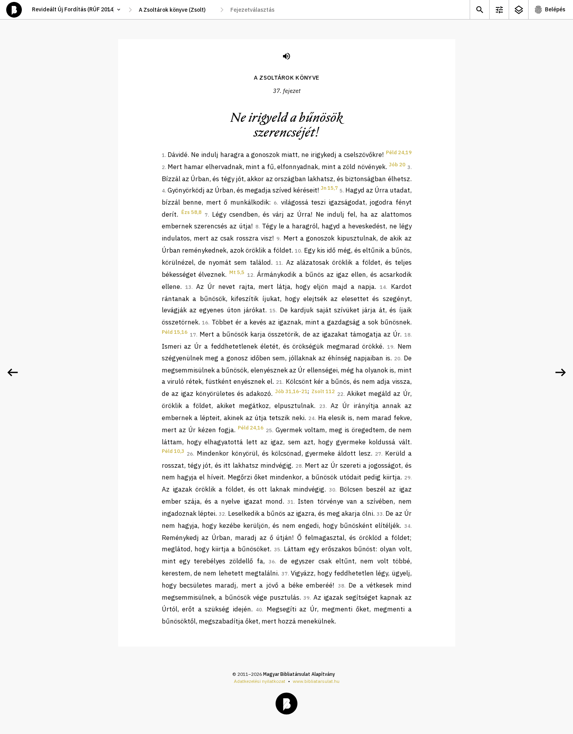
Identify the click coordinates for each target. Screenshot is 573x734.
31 (290, 502)
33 (380, 514)
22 (340, 394)
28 (298, 466)
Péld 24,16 (251, 427)
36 (272, 561)
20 (397, 358)
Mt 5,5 (236, 272)
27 (378, 454)
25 (269, 430)
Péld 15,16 (174, 332)
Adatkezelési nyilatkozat (259, 681)
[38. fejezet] (560, 372)
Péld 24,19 (399, 152)
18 (407, 334)
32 (222, 514)
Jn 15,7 (329, 188)
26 (190, 454)
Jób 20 (397, 164)
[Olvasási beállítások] (499, 9)
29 (407, 477)
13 (188, 287)
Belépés (555, 9)
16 (205, 322)
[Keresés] (479, 9)
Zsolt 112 (323, 391)
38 (341, 586)
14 (383, 287)
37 (284, 573)
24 (311, 418)
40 (259, 609)
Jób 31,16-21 (291, 391)
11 (279, 263)
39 (306, 598)
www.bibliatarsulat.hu (316, 681)
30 (332, 489)
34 (407, 526)
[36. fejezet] (12, 372)
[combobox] (176, 10)
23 (322, 406)
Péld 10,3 (173, 451)
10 (298, 251)
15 (272, 310)
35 (277, 549)
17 (193, 334)
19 (390, 347)
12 (250, 275)
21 (279, 382)
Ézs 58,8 (191, 212)
